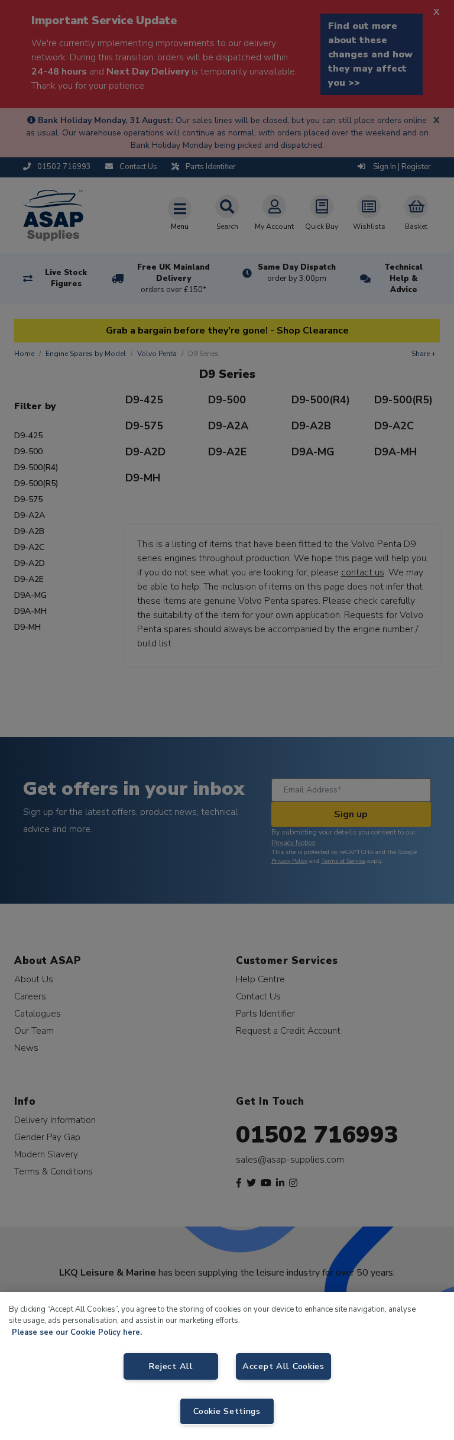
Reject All (170, 1366)
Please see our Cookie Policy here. (77, 1332)
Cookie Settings (227, 1411)
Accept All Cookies (283, 1366)
